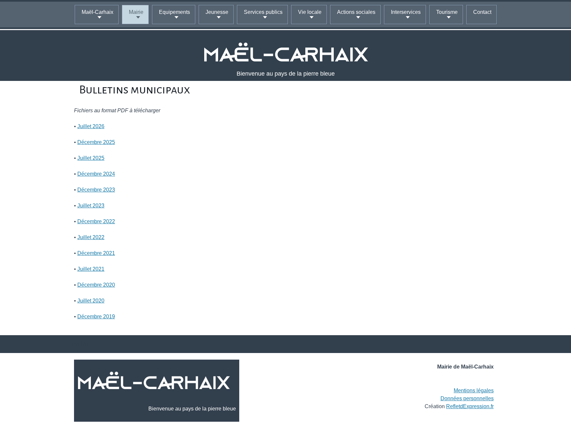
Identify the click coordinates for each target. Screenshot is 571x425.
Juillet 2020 (90, 300)
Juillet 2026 (90, 126)
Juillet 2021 (90, 269)
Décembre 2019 (96, 316)
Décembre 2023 (96, 190)
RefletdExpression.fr (470, 406)
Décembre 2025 (96, 142)
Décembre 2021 (96, 253)
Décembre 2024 (96, 174)
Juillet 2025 (90, 158)
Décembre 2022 (96, 221)
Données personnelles (467, 398)
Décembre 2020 (96, 285)
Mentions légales (474, 390)
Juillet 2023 (90, 205)
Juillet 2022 (90, 237)
